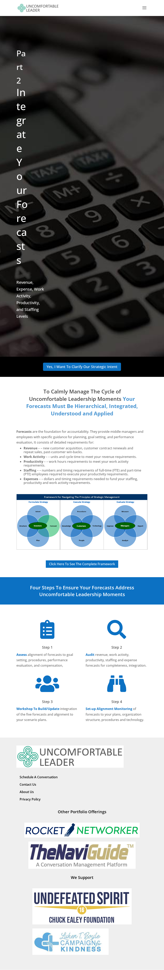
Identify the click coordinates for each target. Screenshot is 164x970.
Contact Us (28, 784)
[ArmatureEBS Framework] (82, 549)
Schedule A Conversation (39, 777)
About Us (27, 792)
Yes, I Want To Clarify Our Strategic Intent (82, 366)
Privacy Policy (30, 799)
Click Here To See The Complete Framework (82, 564)
